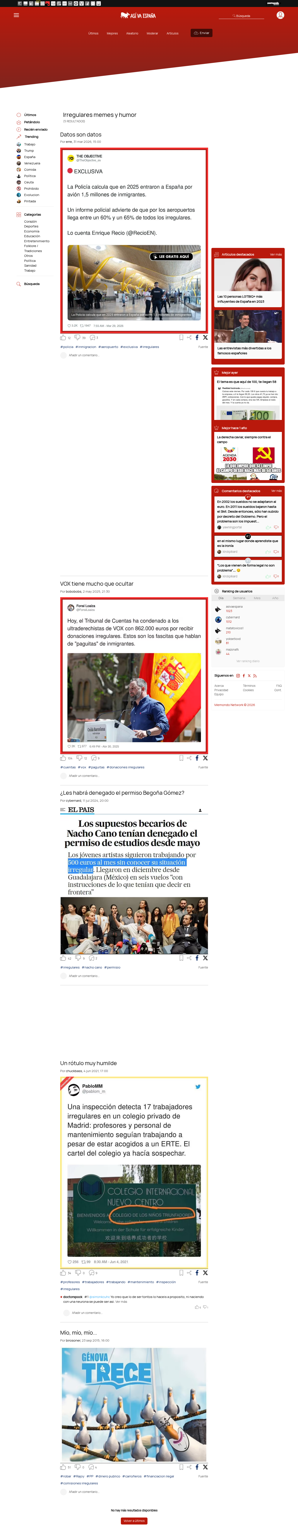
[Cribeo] (76, 3)
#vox (82, 767)
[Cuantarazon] (25, 3)
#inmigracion (85, 346)
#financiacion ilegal (159, 1476)
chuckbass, (74, 1071)
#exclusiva (129, 346)
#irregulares (149, 346)
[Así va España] (47, 3)
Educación (32, 236)
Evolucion (31, 195)
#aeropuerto (108, 346)
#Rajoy (78, 1476)
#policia (66, 346)
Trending (31, 137)
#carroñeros (132, 1476)
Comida (30, 169)
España (29, 157)
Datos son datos (80, 134)
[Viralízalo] (81, 3)
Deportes (31, 226)
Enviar (204, 33)
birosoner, (73, 1340)
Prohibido (31, 188)
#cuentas (68, 767)
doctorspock (73, 1296)
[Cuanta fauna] (93, 3)
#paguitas (96, 767)
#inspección (166, 1282)
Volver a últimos (134, 1521)
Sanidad (30, 265)
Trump (29, 150)
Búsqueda (31, 284)
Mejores (112, 33)
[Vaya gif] (64, 3)
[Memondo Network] (273, 3)
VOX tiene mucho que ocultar (97, 583)
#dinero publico (107, 1476)
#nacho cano (92, 967)
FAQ (279, 686)
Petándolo (32, 122)
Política (30, 176)
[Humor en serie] (98, 3)
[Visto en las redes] (31, 3)
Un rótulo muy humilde (88, 1062)
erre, (69, 141)
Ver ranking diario (248, 661)
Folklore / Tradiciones (33, 248)
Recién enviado (36, 129)
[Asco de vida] (20, 3)
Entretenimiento (37, 241)
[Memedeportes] (42, 3)
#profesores (70, 1282)
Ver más (121, 1301)
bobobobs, (74, 591)
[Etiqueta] (19, 144)
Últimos (93, 33)
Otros (28, 255)
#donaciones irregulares (125, 767)
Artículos (172, 33)
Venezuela (32, 163)
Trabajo (29, 144)
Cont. (278, 690)
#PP (89, 1476)
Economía (31, 231)
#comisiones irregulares (79, 1483)
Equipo (219, 694)
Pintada (30, 201)
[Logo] (138, 15)
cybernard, (74, 800)
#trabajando (115, 1282)
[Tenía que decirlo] (70, 3)
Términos (249, 686)
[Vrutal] (37, 3)
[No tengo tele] (59, 3)
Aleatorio (132, 33)
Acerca (219, 686)
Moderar (152, 33)
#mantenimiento (140, 1282)
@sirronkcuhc (99, 1296)
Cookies (248, 690)
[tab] (221, 598)
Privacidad (221, 690)
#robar (65, 1476)
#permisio (112, 967)
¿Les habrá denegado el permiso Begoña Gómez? (122, 792)
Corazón (30, 221)
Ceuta (29, 182)
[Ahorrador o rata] (87, 3)
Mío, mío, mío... (78, 1332)
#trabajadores (93, 1282)
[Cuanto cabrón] (53, 3)
